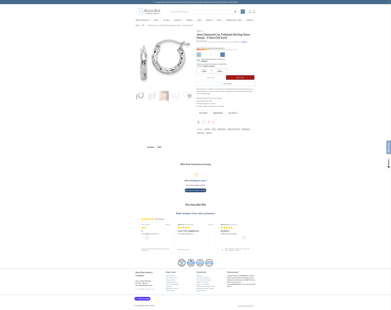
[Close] (223, 133)
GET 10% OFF (195, 174)
